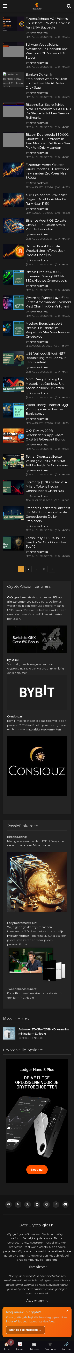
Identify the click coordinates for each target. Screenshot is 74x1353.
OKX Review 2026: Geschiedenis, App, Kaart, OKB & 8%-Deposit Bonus (45, 435)
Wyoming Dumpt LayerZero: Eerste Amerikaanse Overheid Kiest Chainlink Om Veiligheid (48, 302)
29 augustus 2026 (40, 36)
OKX (10, 597)
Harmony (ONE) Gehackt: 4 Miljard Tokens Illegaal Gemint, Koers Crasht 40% (46, 486)
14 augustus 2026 (40, 500)
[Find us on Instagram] (46, 1204)
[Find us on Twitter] (27, 1204)
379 (67, 187)
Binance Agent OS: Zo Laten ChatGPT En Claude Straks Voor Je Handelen (47, 224)
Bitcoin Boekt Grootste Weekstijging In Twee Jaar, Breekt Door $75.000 (45, 250)
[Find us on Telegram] (37, 1204)
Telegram (50, 1259)
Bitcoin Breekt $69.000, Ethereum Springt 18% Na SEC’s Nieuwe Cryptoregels (46, 276)
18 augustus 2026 (40, 345)
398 (67, 212)
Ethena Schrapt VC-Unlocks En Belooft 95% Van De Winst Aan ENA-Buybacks (48, 23)
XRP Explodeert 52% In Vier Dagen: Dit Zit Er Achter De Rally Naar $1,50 (46, 199)
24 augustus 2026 (40, 187)
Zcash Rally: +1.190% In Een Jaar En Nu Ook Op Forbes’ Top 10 (46, 542)
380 (67, 264)
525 (67, 448)
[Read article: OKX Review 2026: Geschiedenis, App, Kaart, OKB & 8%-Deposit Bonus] (13, 435)
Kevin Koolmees (38, 32)
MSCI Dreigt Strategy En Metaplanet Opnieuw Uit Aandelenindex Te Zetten (45, 383)
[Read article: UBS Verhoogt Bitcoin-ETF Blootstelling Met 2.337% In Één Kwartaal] (13, 358)
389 (67, 530)
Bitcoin (20, 993)
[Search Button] (69, 6)
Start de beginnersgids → (25, 1329)
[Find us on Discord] (65, 1204)
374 (66, 345)
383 (66, 500)
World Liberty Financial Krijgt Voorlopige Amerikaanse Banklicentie (47, 409)
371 (67, 127)
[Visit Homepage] (36, 6)
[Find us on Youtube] (8, 1204)
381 (67, 423)
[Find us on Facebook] (56, 1204)
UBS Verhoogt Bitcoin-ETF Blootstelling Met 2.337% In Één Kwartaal (46, 357)
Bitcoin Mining (42, 845)
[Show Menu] (5, 6)
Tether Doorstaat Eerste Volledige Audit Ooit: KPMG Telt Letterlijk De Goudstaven (47, 461)
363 (67, 36)
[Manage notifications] (10, 1342)
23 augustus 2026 (40, 238)
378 (67, 290)
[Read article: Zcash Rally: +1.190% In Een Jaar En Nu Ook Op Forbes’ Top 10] (13, 543)
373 (67, 397)
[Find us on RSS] (18, 1204)
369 (67, 66)
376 (67, 315)
